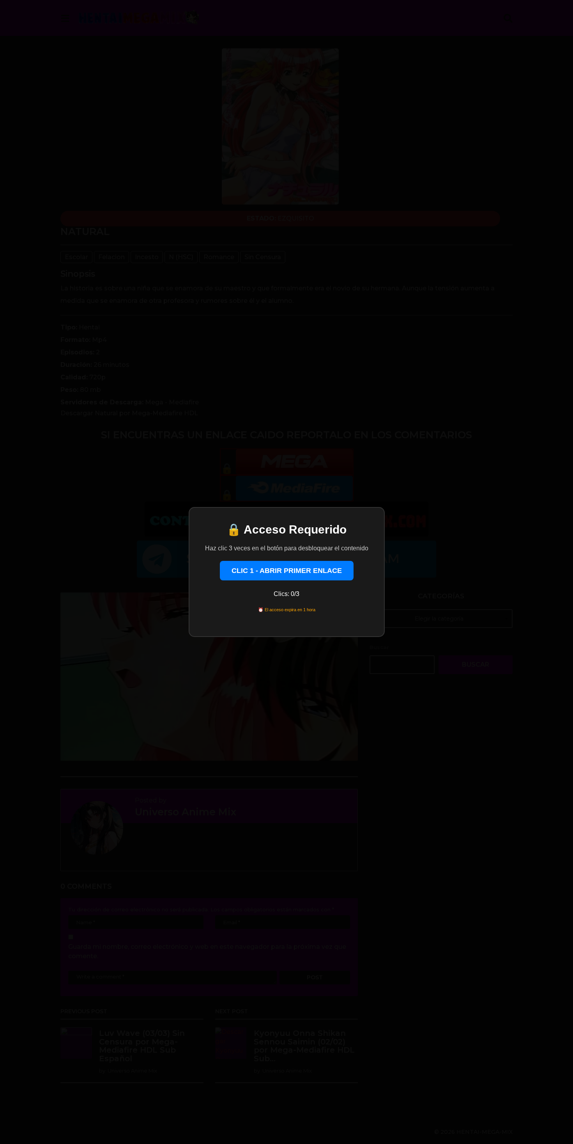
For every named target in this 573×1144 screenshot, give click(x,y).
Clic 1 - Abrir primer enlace (287, 571)
